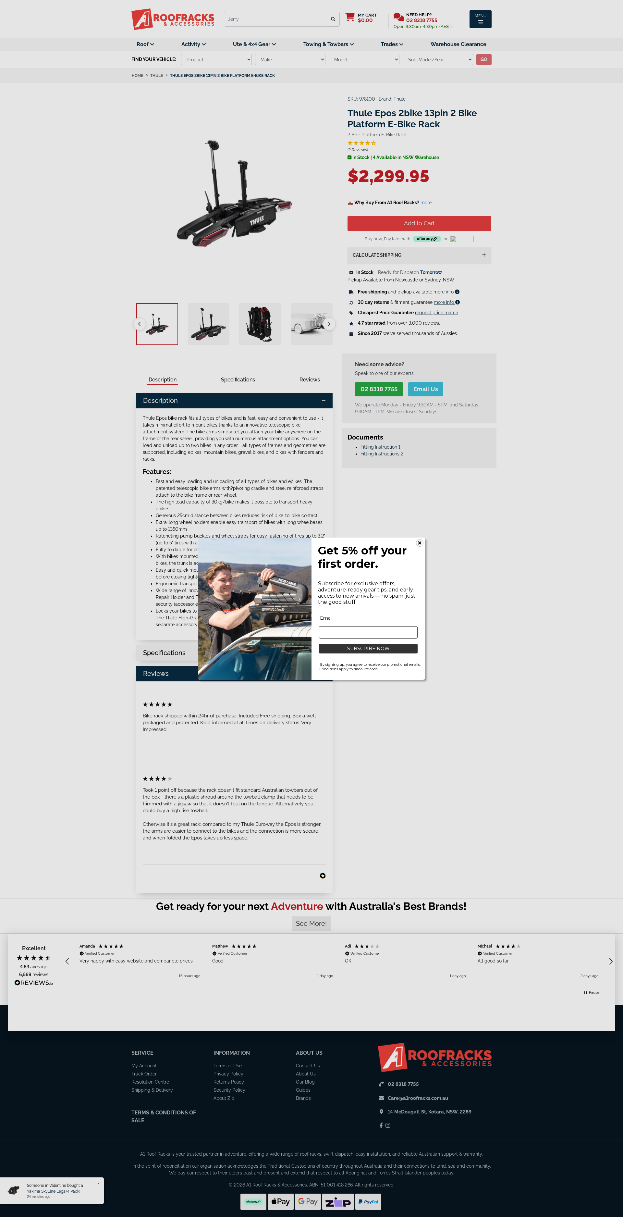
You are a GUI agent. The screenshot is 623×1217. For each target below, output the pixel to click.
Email (326, 618)
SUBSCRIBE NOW (368, 649)
